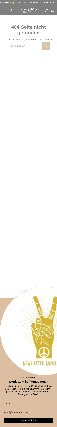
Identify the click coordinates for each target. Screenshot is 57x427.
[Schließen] (52, 303)
